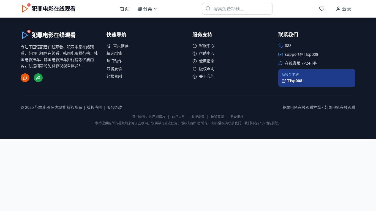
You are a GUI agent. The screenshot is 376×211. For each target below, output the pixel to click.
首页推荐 (121, 45)
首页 (124, 9)
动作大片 (178, 116)
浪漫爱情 (114, 68)
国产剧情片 (157, 116)
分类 (147, 9)
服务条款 (114, 107)
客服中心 (206, 45)
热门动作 (114, 60)
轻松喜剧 (114, 76)
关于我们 (206, 76)
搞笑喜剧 (217, 116)
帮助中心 (206, 53)
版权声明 (206, 68)
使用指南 (206, 60)
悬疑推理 (237, 116)
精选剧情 (114, 53)
